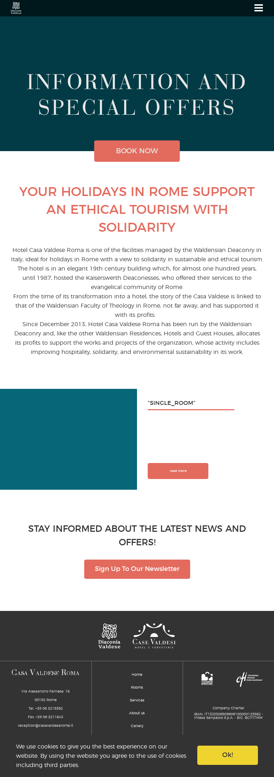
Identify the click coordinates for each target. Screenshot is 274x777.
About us (137, 713)
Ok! (227, 755)
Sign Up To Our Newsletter (137, 569)
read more (178, 471)
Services (137, 700)
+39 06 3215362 (49, 708)
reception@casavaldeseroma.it (45, 725)
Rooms (137, 687)
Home (137, 674)
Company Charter (228, 708)
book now (137, 151)
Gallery (137, 726)
